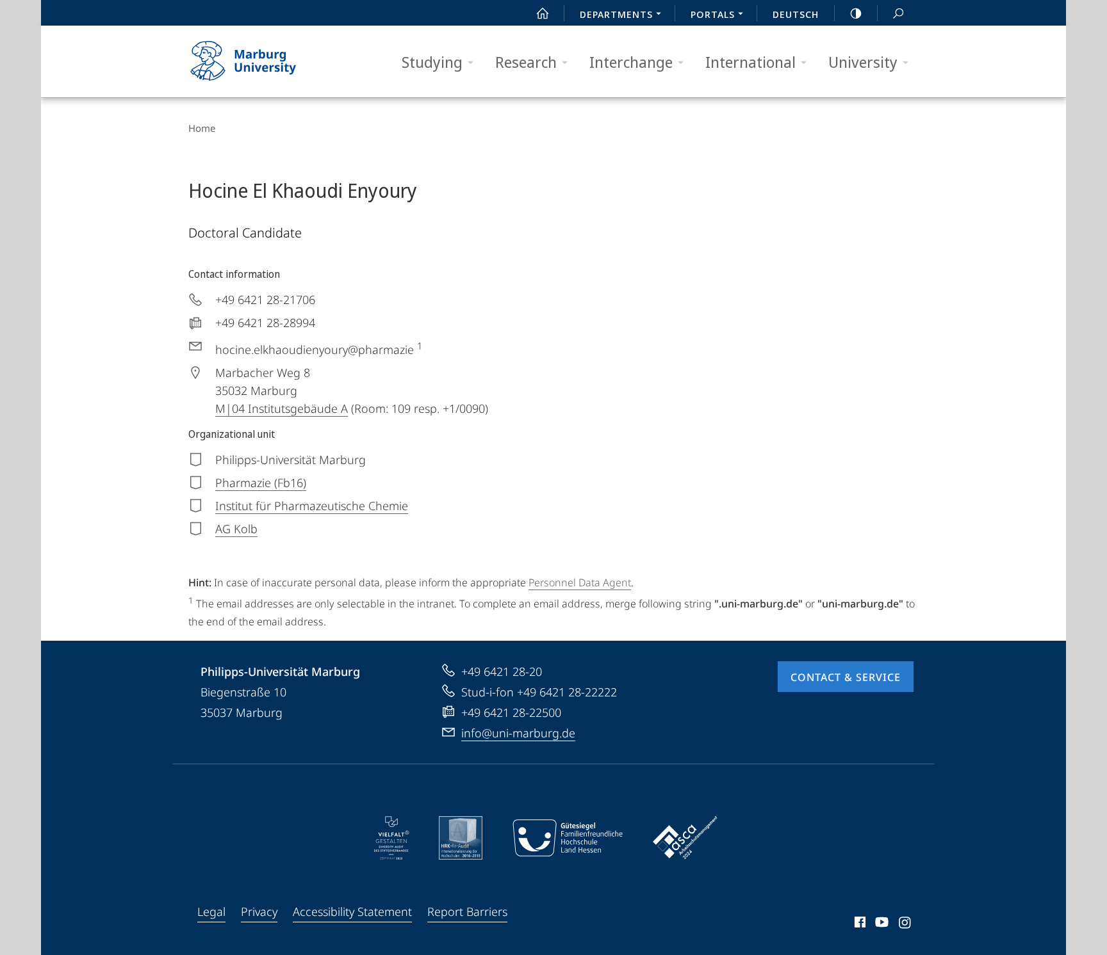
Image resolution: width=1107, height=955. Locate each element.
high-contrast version (856, 13)
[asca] (685, 838)
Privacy (259, 911)
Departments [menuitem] (616, 14)
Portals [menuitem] (713, 14)
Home (201, 128)
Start (542, 13)
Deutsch (796, 14)
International (750, 61)
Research (526, 61)
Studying (432, 61)
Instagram (906, 924)
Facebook (859, 924)
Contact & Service (846, 677)
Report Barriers (467, 911)
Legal (211, 911)
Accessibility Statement (352, 911)
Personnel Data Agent (580, 582)
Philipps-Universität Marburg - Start (268, 61)
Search (898, 13)
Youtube (881, 924)
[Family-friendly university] (567, 838)
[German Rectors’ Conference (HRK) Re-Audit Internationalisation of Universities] (460, 838)
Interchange (631, 61)
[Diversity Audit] (391, 838)
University (863, 61)
